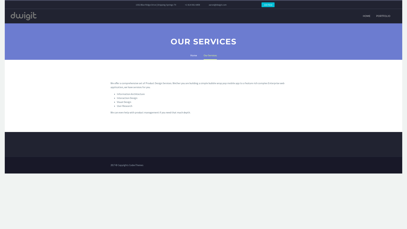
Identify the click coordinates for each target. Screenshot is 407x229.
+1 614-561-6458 (192, 4)
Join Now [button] (268, 4)
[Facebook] (239, 4)
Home (366, 16)
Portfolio (383, 16)
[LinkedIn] (244, 4)
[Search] (396, 16)
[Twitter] (248, 4)
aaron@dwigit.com (218, 4)
